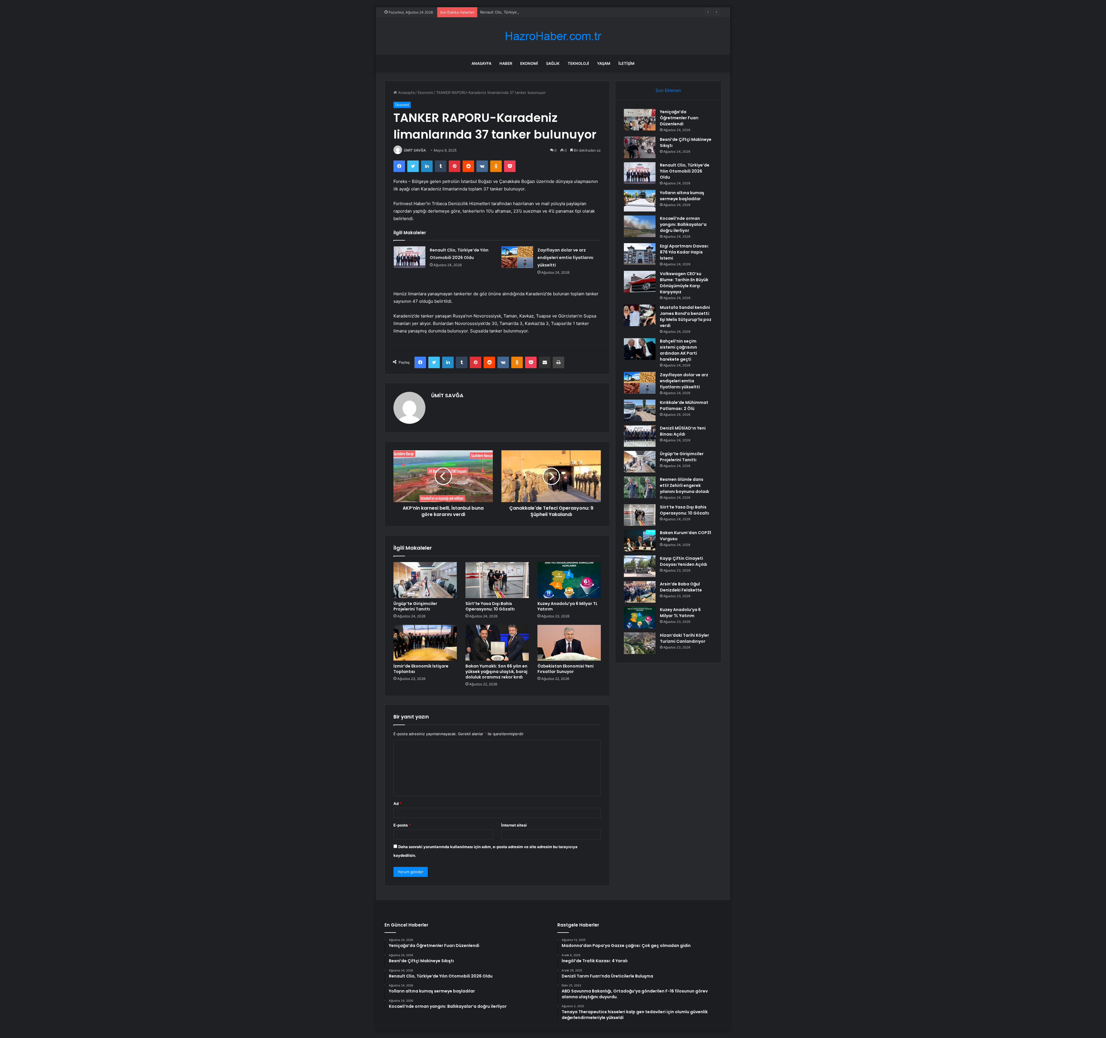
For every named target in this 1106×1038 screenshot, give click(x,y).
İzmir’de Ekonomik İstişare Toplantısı (420, 668)
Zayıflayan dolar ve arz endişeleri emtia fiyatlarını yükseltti (565, 257)
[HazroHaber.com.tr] (553, 36)
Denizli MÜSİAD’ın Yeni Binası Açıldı (683, 431)
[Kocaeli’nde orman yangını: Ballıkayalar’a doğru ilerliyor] (640, 226)
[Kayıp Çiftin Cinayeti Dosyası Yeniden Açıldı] (640, 566)
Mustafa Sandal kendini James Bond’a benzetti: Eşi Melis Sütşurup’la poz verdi (685, 316)
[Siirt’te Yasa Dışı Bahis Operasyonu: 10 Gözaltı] (497, 580)
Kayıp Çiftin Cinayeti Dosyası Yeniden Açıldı (683, 561)
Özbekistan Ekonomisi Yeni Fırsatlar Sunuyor (565, 668)
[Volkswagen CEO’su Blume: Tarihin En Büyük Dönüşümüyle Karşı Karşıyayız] (640, 281)
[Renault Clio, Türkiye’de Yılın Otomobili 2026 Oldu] (409, 257)
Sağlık (553, 63)
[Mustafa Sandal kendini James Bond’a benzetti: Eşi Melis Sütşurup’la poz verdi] (640, 315)
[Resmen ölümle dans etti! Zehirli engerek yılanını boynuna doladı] (640, 487)
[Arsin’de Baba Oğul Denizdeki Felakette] (640, 592)
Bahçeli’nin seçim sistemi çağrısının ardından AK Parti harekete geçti (678, 350)
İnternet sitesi (514, 825)
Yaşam (603, 63)
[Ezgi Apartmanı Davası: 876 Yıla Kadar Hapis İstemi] (640, 254)
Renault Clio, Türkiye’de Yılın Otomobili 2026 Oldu (524, 12)
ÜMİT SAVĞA (415, 150)
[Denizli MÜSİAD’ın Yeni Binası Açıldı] (640, 436)
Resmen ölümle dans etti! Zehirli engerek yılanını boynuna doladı (684, 485)
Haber (505, 63)
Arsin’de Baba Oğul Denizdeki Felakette (681, 587)
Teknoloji (578, 63)
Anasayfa (481, 63)
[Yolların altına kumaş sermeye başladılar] (640, 200)
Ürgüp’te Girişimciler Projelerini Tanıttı (415, 606)
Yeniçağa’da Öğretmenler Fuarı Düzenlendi (679, 118)
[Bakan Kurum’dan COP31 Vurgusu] (640, 540)
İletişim (626, 63)
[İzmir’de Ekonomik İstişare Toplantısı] (425, 643)
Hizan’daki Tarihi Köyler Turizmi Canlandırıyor (684, 638)
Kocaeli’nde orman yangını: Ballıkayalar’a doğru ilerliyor (683, 224)
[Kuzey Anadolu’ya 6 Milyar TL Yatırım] (569, 580)
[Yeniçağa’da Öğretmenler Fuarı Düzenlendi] (640, 120)
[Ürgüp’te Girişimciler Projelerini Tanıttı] (425, 580)
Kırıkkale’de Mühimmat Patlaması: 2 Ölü (684, 405)
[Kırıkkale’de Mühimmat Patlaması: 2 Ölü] (640, 410)
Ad (397, 803)
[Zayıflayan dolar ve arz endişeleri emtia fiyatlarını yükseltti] (517, 257)
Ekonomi (529, 63)
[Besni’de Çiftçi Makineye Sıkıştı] (640, 147)
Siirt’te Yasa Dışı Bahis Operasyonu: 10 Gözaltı (490, 606)
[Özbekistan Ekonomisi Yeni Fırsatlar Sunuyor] (569, 643)
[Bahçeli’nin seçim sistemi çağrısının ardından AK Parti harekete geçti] (640, 349)
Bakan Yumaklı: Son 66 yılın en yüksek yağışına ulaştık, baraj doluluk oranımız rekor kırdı (496, 671)
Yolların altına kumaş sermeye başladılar (682, 196)
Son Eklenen (668, 90)
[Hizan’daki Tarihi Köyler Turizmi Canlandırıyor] (640, 643)
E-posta (402, 825)
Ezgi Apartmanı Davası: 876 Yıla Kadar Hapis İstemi (684, 252)
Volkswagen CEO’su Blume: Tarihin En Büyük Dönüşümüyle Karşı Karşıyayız (684, 283)
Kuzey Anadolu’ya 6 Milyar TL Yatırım (567, 606)
